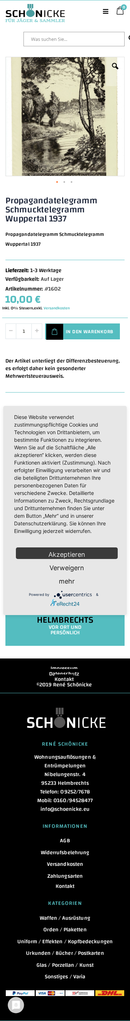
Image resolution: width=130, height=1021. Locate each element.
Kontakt (64, 679)
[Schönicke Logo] (35, 7)
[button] (115, 71)
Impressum (64, 668)
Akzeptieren (66, 554)
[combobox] (74, 39)
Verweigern (66, 568)
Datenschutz (64, 674)
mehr (67, 581)
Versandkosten (57, 308)
